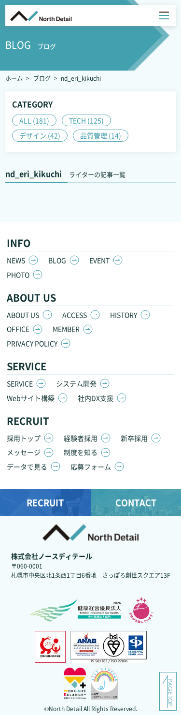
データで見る (27, 466)
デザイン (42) (39, 135)
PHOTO (18, 274)
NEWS (16, 260)
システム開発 (76, 383)
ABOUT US (23, 315)
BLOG (57, 260)
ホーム (14, 78)
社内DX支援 (95, 398)
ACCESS (74, 315)
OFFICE (18, 329)
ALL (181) (34, 120)
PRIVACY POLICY (32, 343)
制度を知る (80, 452)
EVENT (99, 260)
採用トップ (24, 438)
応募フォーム (90, 466)
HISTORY (123, 315)
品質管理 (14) (100, 135)
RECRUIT (45, 502)
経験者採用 (80, 438)
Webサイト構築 (31, 398)
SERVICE (20, 383)
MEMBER (66, 329)
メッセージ (24, 452)
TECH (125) (86, 120)
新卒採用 (134, 438)
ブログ (42, 78)
